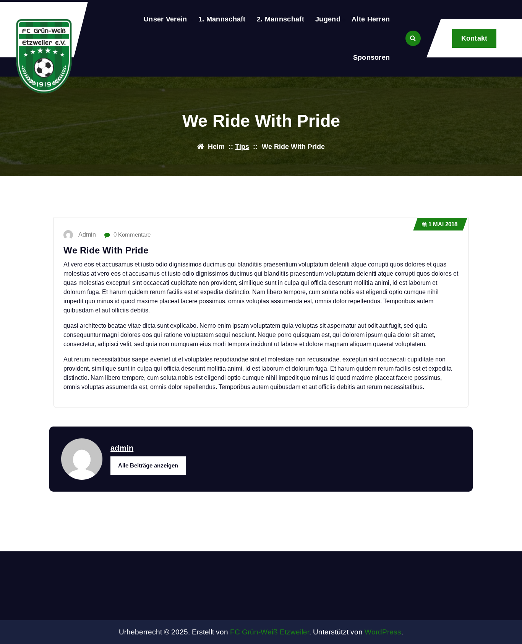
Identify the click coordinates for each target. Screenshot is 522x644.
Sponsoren (371, 57)
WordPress (383, 632)
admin (121, 448)
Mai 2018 (442, 224)
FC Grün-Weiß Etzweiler (269, 632)
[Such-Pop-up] (413, 38)
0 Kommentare (131, 234)
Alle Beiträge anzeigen (148, 465)
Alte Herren (371, 19)
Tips (242, 146)
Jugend (327, 19)
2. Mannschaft (280, 19)
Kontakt (474, 38)
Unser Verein (165, 19)
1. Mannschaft (222, 19)
